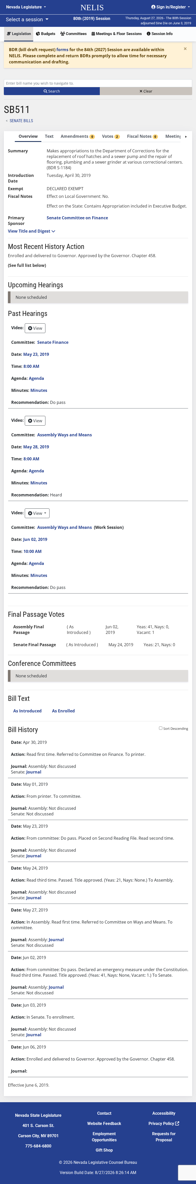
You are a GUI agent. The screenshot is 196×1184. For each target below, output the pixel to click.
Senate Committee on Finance (77, 218)
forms (62, 49)
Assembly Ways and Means (64, 435)
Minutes (38, 390)
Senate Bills (21, 120)
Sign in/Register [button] (171, 7)
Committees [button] (76, 33)
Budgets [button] (47, 33)
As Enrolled (63, 711)
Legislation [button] (21, 33)
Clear (147, 91)
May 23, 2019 (36, 354)
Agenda (36, 378)
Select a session (25, 19)
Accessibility (163, 1113)
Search (53, 91)
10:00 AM (32, 551)
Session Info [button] (162, 33)
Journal (33, 772)
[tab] (28, 136)
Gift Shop (104, 1150)
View (37, 328)
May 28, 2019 (36, 447)
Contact (104, 1113)
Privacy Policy (162, 1123)
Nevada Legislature (24, 7)
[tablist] (98, 613)
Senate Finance (52, 342)
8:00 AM (31, 366)
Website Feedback (104, 1123)
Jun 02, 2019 (35, 539)
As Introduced (27, 711)
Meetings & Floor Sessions (118, 33)
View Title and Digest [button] (29, 231)
